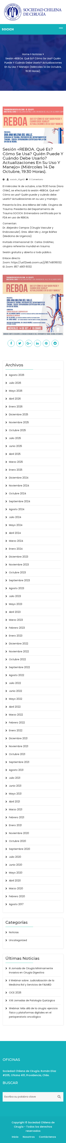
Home (26, 54)
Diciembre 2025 (18, 414)
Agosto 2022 (16, 675)
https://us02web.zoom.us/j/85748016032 (36, 262)
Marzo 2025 (16, 462)
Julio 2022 (15, 683)
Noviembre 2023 (19, 564)
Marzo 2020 (16, 888)
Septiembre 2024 (19, 501)
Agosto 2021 (16, 770)
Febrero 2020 (17, 896)
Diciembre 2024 (19, 477)
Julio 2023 (15, 596)
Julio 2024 (15, 517)
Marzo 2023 (16, 620)
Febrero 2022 (17, 722)
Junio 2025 (15, 446)
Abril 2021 (14, 801)
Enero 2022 (15, 730)
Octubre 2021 (17, 754)
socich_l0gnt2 (17, 179)
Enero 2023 (15, 635)
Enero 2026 (16, 406)
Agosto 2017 (16, 904)
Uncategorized (18, 940)
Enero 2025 (15, 470)
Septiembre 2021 (19, 762)
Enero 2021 (15, 825)
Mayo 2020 (15, 872)
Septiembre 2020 (19, 849)
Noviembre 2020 (19, 833)
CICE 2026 (15, 992)
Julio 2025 (15, 438)
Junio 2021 (15, 786)
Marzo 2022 (16, 714)
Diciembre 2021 (18, 738)
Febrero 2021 (16, 817)
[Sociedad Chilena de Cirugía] (33, 12)
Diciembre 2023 (18, 556)
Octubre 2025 (17, 430)
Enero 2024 (16, 549)
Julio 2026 (15, 383)
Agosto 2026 (16, 375)
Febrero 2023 (17, 628)
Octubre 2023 (17, 572)
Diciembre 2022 (18, 643)
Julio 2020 (15, 857)
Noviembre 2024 (19, 485)
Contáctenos (47, 1137)
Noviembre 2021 (18, 746)
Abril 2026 (15, 398)
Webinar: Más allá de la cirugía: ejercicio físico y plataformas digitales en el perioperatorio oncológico (33, 1013)
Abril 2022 (15, 707)
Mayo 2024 (16, 525)
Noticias (37, 54)
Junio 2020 (15, 865)
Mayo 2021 (15, 793)
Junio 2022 (15, 691)
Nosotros (29, 1137)
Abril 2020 (15, 880)
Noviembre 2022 (19, 651)
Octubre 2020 (17, 841)
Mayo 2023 (15, 604)
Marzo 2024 (16, 541)
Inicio (15, 1137)
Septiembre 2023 (19, 580)
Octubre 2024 (17, 493)
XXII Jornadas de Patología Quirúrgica (32, 1000)
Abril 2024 (15, 533)
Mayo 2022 (15, 699)
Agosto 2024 (16, 509)
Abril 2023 (15, 612)
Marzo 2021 (15, 809)
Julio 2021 (14, 778)
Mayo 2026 (15, 391)
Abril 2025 (15, 454)
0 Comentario (36, 179)
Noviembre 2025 (19, 422)
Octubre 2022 (17, 659)
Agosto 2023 (16, 588)
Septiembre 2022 (19, 667)
